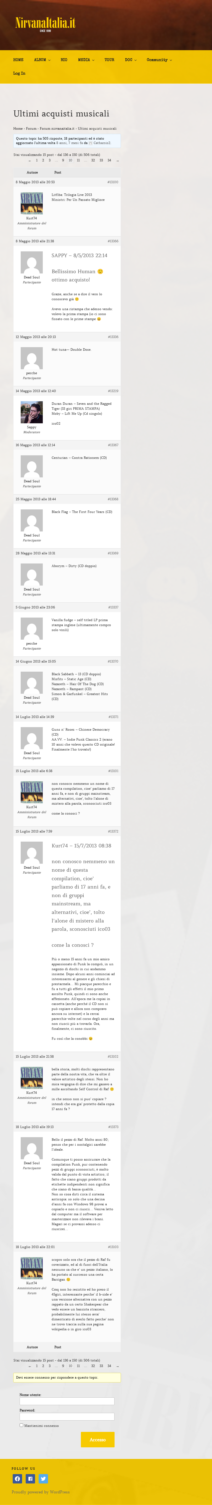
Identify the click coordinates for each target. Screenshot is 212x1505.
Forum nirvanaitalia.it (57, 128)
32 (93, 160)
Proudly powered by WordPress (41, 1492)
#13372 (113, 831)
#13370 (113, 661)
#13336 (113, 337)
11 (78, 160)
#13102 (113, 1056)
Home (18, 128)
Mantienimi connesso (41, 1426)
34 (109, 160)
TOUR (109, 60)
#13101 (113, 771)
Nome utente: (30, 1395)
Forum (31, 128)
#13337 (113, 607)
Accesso (98, 1439)
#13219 (113, 391)
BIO (64, 60)
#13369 (113, 553)
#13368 (113, 499)
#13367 (113, 445)
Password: (27, 1410)
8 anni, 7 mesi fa (69, 143)
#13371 (113, 717)
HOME (18, 60)
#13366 (113, 241)
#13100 (112, 182)
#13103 (113, 1247)
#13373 (113, 1127)
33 (101, 160)
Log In (19, 74)
